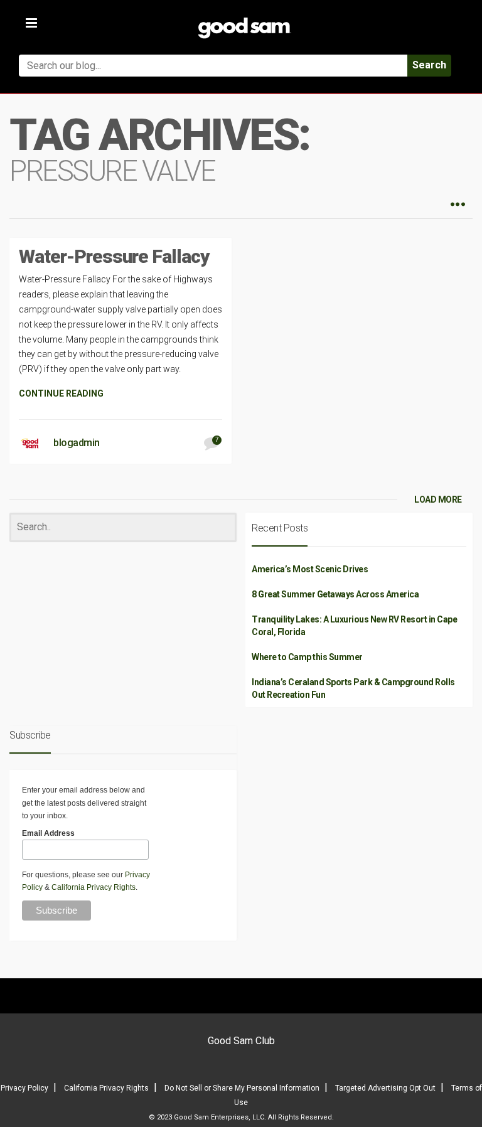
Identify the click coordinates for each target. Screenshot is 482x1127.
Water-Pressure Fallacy (114, 256)
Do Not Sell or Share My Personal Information (241, 1088)
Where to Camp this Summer (307, 657)
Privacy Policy (24, 1088)
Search (429, 65)
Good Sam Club (241, 1041)
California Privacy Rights (93, 887)
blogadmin (76, 443)
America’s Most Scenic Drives (310, 569)
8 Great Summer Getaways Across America (335, 594)
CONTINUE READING (61, 393)
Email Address (48, 833)
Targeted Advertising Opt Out (385, 1088)
